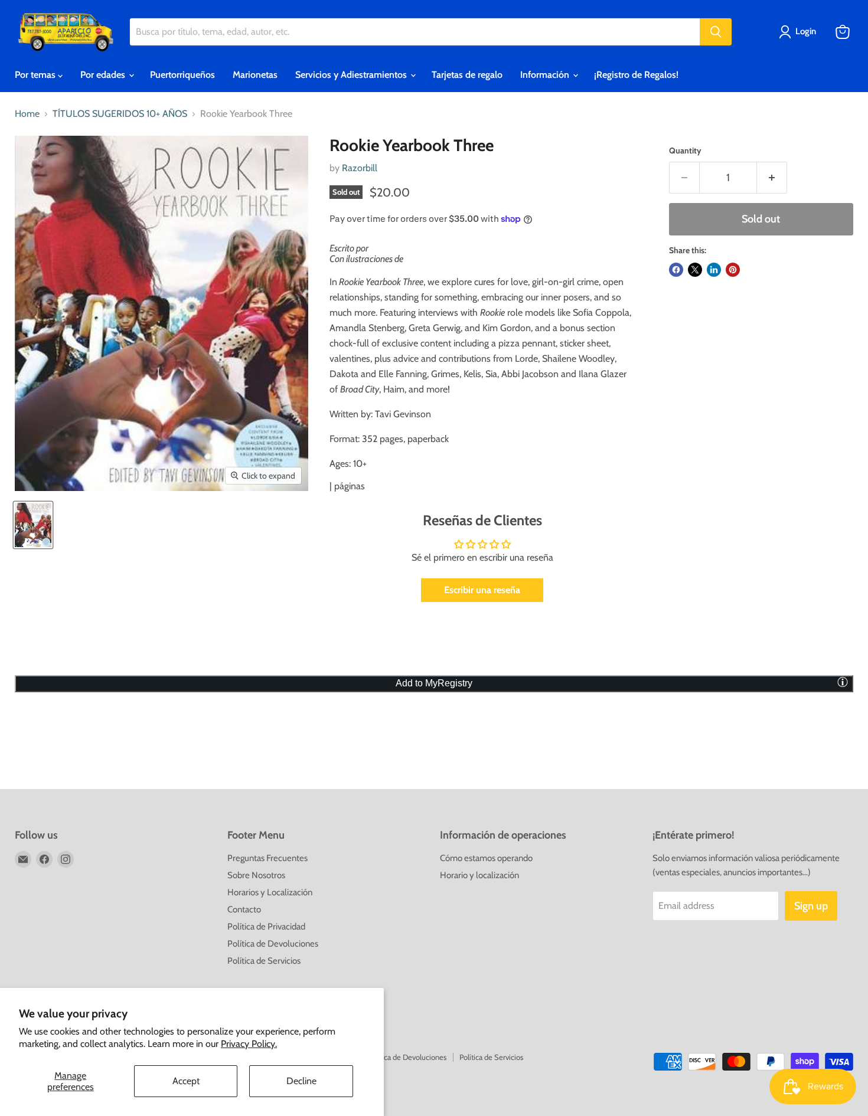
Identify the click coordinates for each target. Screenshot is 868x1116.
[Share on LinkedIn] (714, 270)
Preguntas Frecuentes (267, 858)
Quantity (685, 150)
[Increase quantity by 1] (772, 178)
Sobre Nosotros (256, 875)
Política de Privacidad (266, 926)
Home (27, 114)
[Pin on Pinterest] (733, 270)
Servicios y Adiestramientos (352, 74)
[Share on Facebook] (676, 270)
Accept (186, 1080)
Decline (301, 1080)
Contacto (244, 909)
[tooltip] (842, 681)
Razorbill (359, 168)
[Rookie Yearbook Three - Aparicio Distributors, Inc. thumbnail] (33, 525)
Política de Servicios (264, 960)
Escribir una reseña (482, 589)
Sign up (811, 905)
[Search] (716, 31)
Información (546, 74)
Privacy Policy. (249, 1043)
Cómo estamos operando (486, 858)
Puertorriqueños (182, 74)
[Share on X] (695, 270)
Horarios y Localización (269, 892)
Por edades (104, 74)
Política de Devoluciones (272, 943)
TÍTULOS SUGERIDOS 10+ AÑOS (120, 114)
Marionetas (255, 74)
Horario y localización (479, 875)
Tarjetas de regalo (467, 74)
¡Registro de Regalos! (636, 74)
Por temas (36, 74)
